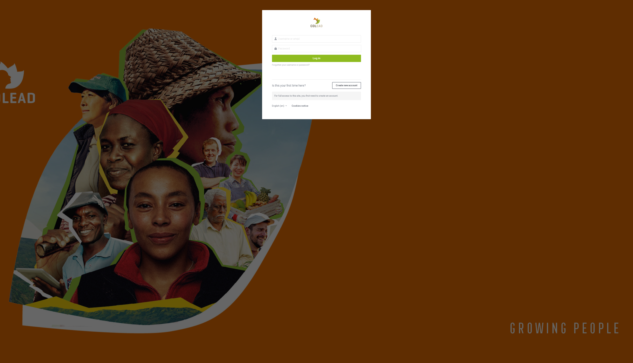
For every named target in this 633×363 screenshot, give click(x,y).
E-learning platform (316, 22)
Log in (316, 58)
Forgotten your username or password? (291, 65)
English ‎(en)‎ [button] (278, 106)
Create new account (346, 85)
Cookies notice (300, 106)
